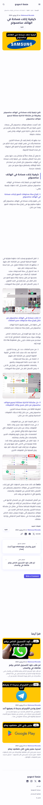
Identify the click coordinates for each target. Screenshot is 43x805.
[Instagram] (31, 781)
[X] (35, 781)
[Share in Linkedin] (26, 534)
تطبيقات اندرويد (36, 526)
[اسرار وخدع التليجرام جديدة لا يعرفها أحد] (21, 691)
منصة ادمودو (21, 4)
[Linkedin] (27, 781)
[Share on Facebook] (30, 534)
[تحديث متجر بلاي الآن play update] (21, 732)
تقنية (28, 10)
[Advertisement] (21, 83)
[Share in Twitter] (34, 534)
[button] (39, 4)
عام (32, 10)
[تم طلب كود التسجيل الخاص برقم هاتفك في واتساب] (21, 563)
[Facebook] (39, 781)
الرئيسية (37, 10)
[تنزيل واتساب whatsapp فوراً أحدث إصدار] (21, 546)
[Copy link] (22, 534)
